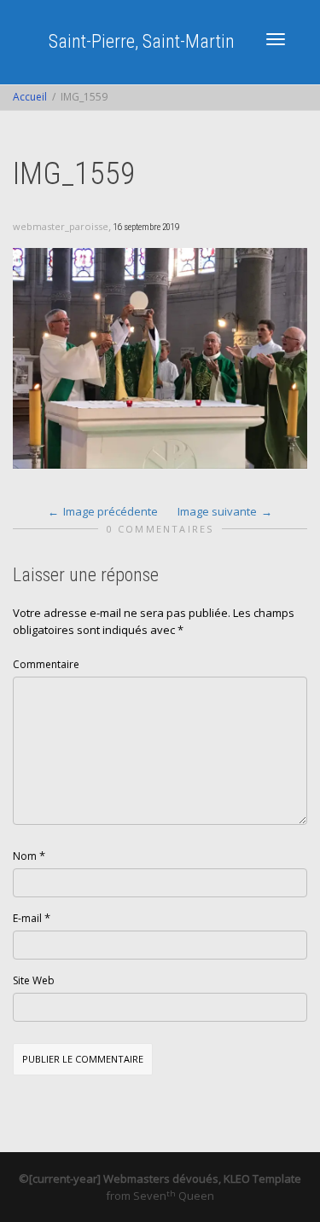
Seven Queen (173, 1195)
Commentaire (46, 664)
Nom (25, 856)
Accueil (30, 96)
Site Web (34, 980)
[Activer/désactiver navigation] (275, 39)
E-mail (27, 918)
